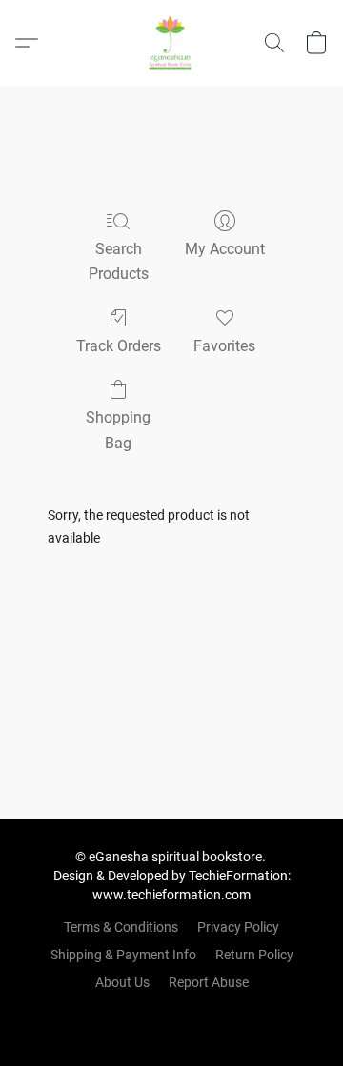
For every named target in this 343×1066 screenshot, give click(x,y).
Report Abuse (209, 982)
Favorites (224, 346)
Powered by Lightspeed (172, 1014)
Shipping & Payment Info (123, 954)
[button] (171, 43)
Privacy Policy (238, 927)
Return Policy (254, 954)
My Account (225, 249)
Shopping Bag (118, 429)
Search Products (119, 261)
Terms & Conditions (121, 927)
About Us (122, 982)
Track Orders (118, 346)
